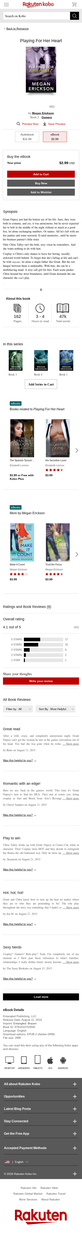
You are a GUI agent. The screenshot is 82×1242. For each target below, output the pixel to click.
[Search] (74, 16)
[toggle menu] (6, 4)
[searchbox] (41, 16)
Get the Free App (16, 1133)
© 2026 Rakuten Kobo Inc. (20, 1173)
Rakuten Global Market (27, 1193)
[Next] (76, 450)
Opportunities (14, 1096)
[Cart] (74, 4)
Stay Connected (16, 1121)
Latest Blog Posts (17, 1109)
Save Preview (56, 123)
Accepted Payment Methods (25, 1148)
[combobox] (18, 708)
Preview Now (30, 123)
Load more (41, 996)
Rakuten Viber (49, 1187)
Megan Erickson (43, 113)
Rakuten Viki (28, 1187)
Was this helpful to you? (18, 760)
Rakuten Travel (55, 1193)
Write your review (41, 681)
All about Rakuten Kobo (22, 1084)
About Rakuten (50, 1199)
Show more (70, 744)
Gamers (47, 117)
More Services (28, 1199)
